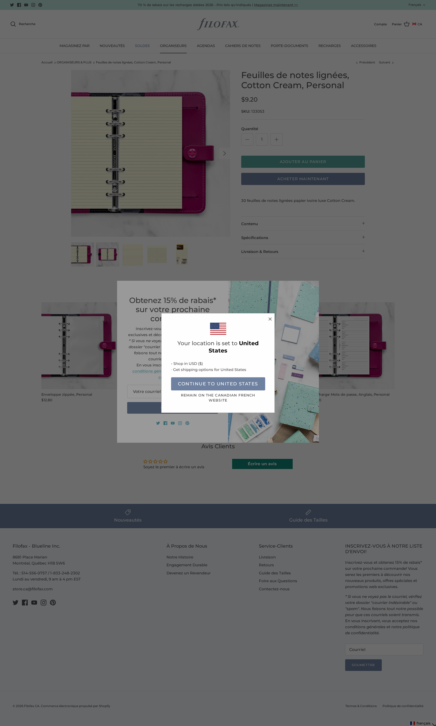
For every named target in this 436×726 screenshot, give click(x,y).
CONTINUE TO (218, 384)
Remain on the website (218, 397)
